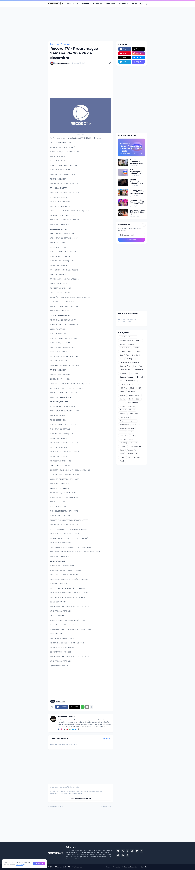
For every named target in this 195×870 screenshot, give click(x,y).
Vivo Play (136, 457)
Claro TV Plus (124, 355)
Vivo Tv (122, 461)
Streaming (123, 443)
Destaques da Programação (130, 362)
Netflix (122, 392)
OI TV (122, 403)
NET (139, 388)
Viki (129, 457)
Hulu (121, 381)
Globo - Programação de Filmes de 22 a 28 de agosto (136, 172)
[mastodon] (118, 855)
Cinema (122, 351)
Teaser (122, 450)
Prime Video (133, 413)
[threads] (78, 729)
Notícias (122, 395)
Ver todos (106, 738)
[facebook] (58, 729)
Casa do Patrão (125, 348)
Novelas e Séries (134, 399)
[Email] (87, 707)
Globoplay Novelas (126, 377)
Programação (65, 44)
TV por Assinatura (135, 446)
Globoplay (134, 373)
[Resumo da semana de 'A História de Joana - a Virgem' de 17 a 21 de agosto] (123, 162)
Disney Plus (137, 366)
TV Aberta (133, 443)
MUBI (132, 388)
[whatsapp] (70, 729)
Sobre (75, 4)
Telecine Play (132, 450)
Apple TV (123, 337)
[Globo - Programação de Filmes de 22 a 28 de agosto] (123, 172)
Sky (133, 435)
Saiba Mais (19, 865)
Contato (134, 4)
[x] (123, 851)
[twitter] (64, 729)
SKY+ (131, 432)
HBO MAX (139, 377)
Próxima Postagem (105, 806)
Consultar (110, 4)
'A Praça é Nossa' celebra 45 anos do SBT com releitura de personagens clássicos (137, 192)
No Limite (131, 392)
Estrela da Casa (125, 370)
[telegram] (73, 729)
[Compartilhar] (109, 63)
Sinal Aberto (85, 4)
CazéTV (136, 348)
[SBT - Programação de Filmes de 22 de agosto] (123, 212)
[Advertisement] (97, 24)
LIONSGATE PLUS (126, 384)
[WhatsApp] (82, 707)
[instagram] (61, 729)
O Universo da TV (61, 867)
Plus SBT (123, 410)
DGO (121, 359)
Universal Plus (132, 454)
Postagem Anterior (56, 806)
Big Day (131, 344)
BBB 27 (122, 344)
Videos (122, 457)
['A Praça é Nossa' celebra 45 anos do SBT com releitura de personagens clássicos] (123, 192)
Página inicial (54, 44)
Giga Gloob (123, 373)
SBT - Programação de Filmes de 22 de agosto (137, 212)
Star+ (131, 439)
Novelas (122, 399)
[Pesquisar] (145, 3)
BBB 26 (138, 340)
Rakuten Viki (124, 424)
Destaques (97, 4)
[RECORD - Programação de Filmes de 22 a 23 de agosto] (123, 182)
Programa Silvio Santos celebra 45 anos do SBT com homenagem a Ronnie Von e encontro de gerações (137, 202)
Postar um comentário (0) (81, 798)
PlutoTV (132, 410)
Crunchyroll (136, 355)
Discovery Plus (125, 366)
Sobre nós (116, 867)
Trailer (122, 454)
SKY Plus (123, 432)
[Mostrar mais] (91, 707)
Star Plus (123, 439)
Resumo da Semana (127, 428)
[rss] (127, 855)
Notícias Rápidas (134, 395)
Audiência (132, 337)
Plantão (122, 406)
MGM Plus (123, 388)
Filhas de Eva (138, 370)
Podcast (123, 413)
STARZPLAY (124, 435)
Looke (138, 384)
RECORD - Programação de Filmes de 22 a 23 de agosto (136, 182)
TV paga (122, 446)
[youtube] (67, 729)
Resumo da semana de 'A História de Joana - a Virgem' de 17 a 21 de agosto (137, 162)
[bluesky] (75, 729)
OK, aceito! (39, 864)
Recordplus (136, 424)
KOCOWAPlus (131, 381)
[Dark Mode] (141, 3)
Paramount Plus (132, 403)
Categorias (122, 4)
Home (68, 4)
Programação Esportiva (128, 421)
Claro (130, 351)
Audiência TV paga (126, 340)
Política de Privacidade (130, 867)
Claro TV (138, 351)
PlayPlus (131, 406)
